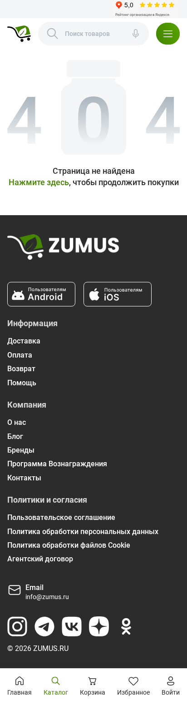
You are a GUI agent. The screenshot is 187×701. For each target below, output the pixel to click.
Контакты (24, 478)
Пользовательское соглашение (61, 517)
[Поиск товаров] (52, 33)
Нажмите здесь (39, 182)
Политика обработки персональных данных (82, 531)
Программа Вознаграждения (57, 463)
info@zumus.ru (47, 596)
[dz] (99, 626)
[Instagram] (17, 626)
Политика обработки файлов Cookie (68, 545)
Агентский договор (40, 559)
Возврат (21, 368)
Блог (15, 436)
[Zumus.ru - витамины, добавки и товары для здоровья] (19, 33)
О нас (16, 422)
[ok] (126, 626)
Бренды (20, 450)
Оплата (19, 355)
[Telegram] (44, 626)
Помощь (21, 382)
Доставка (23, 341)
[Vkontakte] (72, 626)
